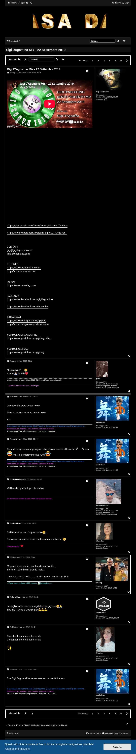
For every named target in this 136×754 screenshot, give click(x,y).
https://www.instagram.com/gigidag (26, 320)
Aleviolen (100, 541)
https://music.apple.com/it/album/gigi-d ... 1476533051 (37, 232)
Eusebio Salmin (102, 505)
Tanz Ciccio (100, 612)
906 (105, 95)
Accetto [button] (117, 747)
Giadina (99, 653)
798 (105, 382)
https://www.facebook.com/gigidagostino (30, 299)
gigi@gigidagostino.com (20, 250)
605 (105, 544)
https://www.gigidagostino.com (24, 267)
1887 (106, 586)
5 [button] (115, 60)
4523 (106, 656)
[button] (126, 60)
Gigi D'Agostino (102, 92)
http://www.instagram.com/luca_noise (28, 324)
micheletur (100, 422)
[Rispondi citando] (87, 71)
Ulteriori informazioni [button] (17, 748)
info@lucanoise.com (18, 253)
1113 (106, 426)
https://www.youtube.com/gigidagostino (29, 338)
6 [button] (121, 60)
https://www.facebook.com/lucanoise (27, 306)
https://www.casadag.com (21, 285)
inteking (99, 583)
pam (98, 378)
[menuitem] (29, 3)
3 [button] (104, 60)
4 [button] (109, 60)
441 (105, 616)
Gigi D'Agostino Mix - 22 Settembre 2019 (36, 49)
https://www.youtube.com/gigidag (25, 352)
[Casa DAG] (69, 21)
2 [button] (98, 60)
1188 (106, 509)
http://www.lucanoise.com (21, 271)
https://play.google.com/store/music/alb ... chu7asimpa (37, 225)
